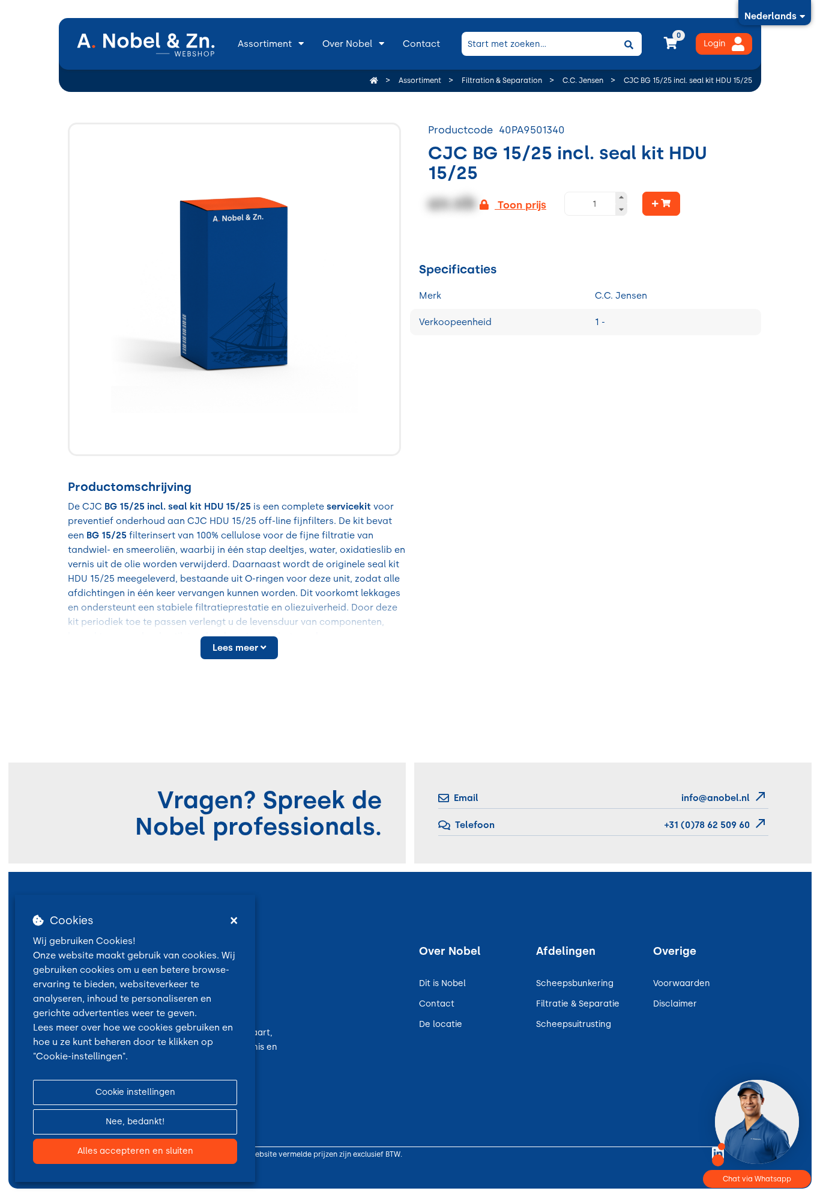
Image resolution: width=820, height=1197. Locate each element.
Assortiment (265, 43)
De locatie (440, 1024)
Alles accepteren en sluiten (135, 1151)
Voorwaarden (681, 983)
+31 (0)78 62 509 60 (706, 825)
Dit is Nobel (442, 983)
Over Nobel (347, 43)
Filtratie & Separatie (578, 1004)
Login (715, 43)
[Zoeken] (628, 44)
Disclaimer (675, 1004)
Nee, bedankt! (135, 1121)
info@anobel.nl (715, 798)
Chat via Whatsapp (757, 1179)
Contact (421, 43)
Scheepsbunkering (574, 983)
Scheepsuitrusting (573, 1024)
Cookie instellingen (135, 1092)
